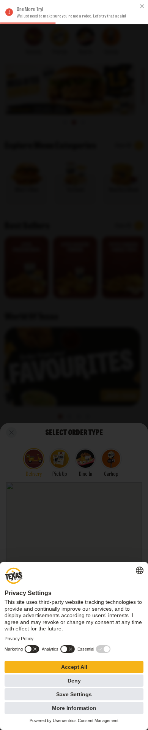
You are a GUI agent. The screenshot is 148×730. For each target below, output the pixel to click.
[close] (142, 6)
